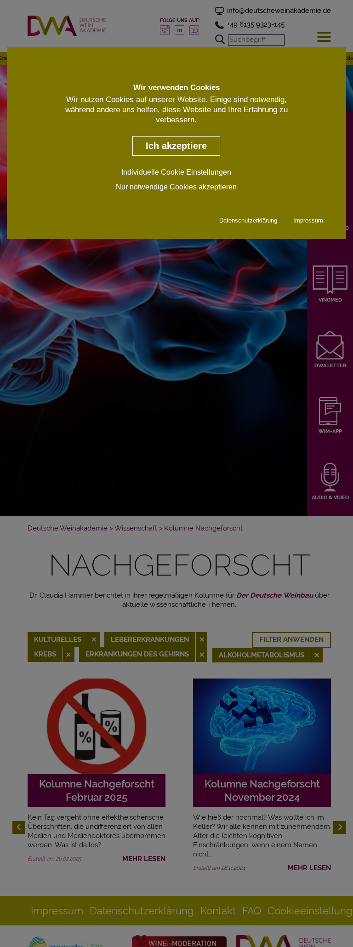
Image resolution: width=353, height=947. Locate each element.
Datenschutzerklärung (248, 220)
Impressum (308, 220)
